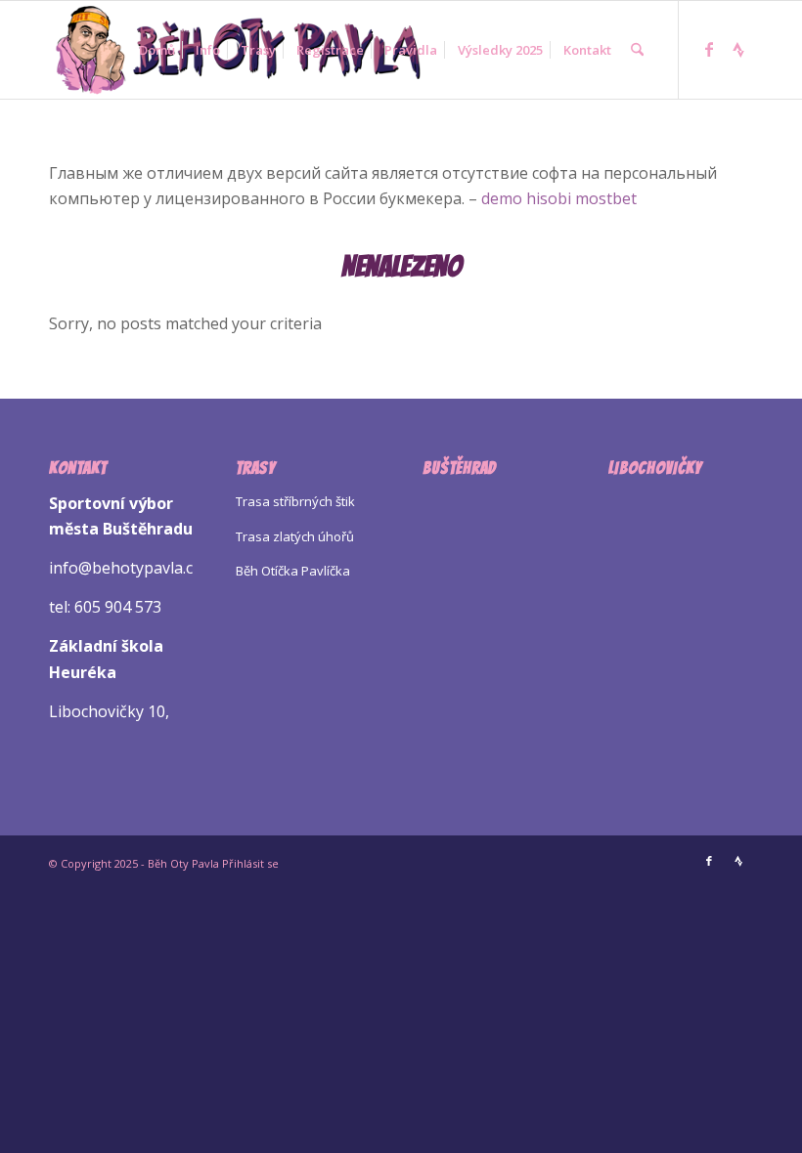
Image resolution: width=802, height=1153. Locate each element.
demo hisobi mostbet (559, 198)
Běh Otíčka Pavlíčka (293, 570)
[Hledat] (637, 50)
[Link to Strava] (738, 49)
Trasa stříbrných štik (295, 501)
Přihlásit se (250, 863)
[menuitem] (157, 50)
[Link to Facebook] (709, 49)
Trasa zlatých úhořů (295, 536)
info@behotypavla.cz (124, 567)
